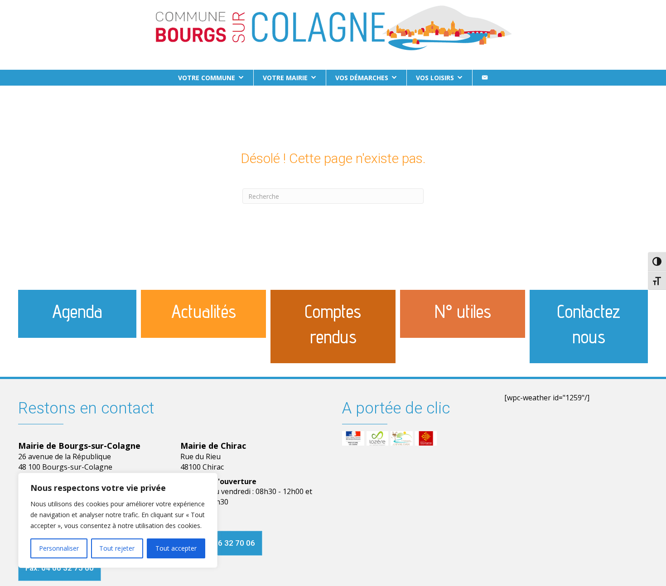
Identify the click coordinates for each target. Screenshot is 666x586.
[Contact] (485, 78)
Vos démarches (361, 77)
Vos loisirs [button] (435, 77)
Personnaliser (59, 548)
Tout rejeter (117, 548)
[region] (117, 520)
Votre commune (206, 77)
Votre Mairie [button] (285, 77)
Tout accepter (176, 548)
